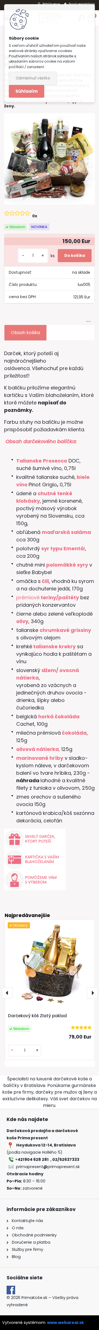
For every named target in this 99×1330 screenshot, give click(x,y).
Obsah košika (25, 332)
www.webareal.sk (65, 1322)
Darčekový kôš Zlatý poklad (37, 1016)
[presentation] (7, 992)
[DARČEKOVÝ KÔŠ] (49, 159)
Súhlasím (26, 91)
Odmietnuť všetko (33, 78)
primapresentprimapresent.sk (48, 1166)
